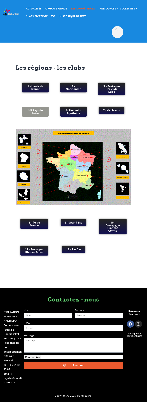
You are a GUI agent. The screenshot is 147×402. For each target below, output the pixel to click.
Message (29, 335)
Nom (26, 310)
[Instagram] (138, 324)
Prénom (79, 310)
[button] (35, 112)
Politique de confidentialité (134, 334)
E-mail (27, 323)
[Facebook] (130, 324)
